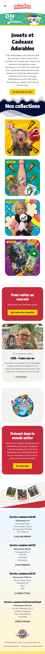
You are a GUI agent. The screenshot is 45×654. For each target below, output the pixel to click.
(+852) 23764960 (22, 621)
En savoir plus (22, 466)
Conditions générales (11, 646)
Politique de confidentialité (31, 646)
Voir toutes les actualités (22, 312)
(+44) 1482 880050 (22, 536)
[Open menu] (5, 6)
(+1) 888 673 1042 (22, 593)
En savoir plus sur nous (22, 92)
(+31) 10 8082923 (22, 565)
